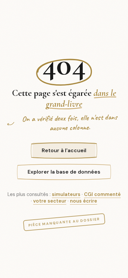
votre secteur (49, 201)
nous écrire (83, 201)
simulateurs (66, 194)
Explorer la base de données (64, 171)
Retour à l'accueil (64, 150)
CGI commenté (102, 194)
